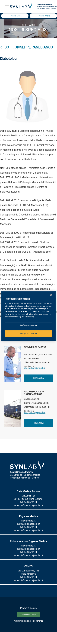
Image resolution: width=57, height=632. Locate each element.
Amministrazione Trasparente (28, 621)
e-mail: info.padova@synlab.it (28, 505)
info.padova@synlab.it (34, 368)
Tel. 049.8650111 (28, 502)
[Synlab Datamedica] (33, 8)
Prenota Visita (16, 16)
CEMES (28, 566)
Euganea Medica (28, 516)
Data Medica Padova (28, 491)
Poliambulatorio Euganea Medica (28, 541)
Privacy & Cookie (28, 608)
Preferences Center (28, 615)
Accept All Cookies (28, 333)
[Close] (51, 294)
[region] (28, 316)
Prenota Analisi (44, 16)
